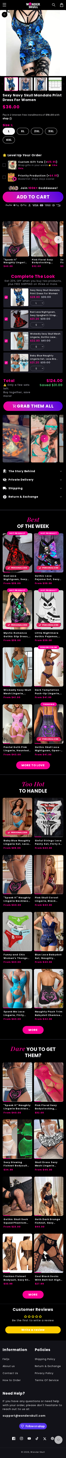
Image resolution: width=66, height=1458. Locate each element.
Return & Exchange (48, 1366)
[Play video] (16, 438)
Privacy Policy (44, 1373)
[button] (54, 5)
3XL (51, 131)
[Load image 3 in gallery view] (40, 84)
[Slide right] (64, 84)
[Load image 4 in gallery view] (55, 84)
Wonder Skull (37, 1452)
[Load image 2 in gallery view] (26, 84)
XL (23, 131)
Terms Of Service (47, 1380)
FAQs (6, 1359)
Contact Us (10, 1373)
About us (9, 1366)
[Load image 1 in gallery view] (11, 84)
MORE (33, 1030)
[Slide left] (2, 84)
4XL (9, 140)
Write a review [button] (33, 1330)
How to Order (12, 1380)
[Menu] (4, 5)
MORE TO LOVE (33, 765)
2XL (37, 131)
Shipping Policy (45, 1359)
